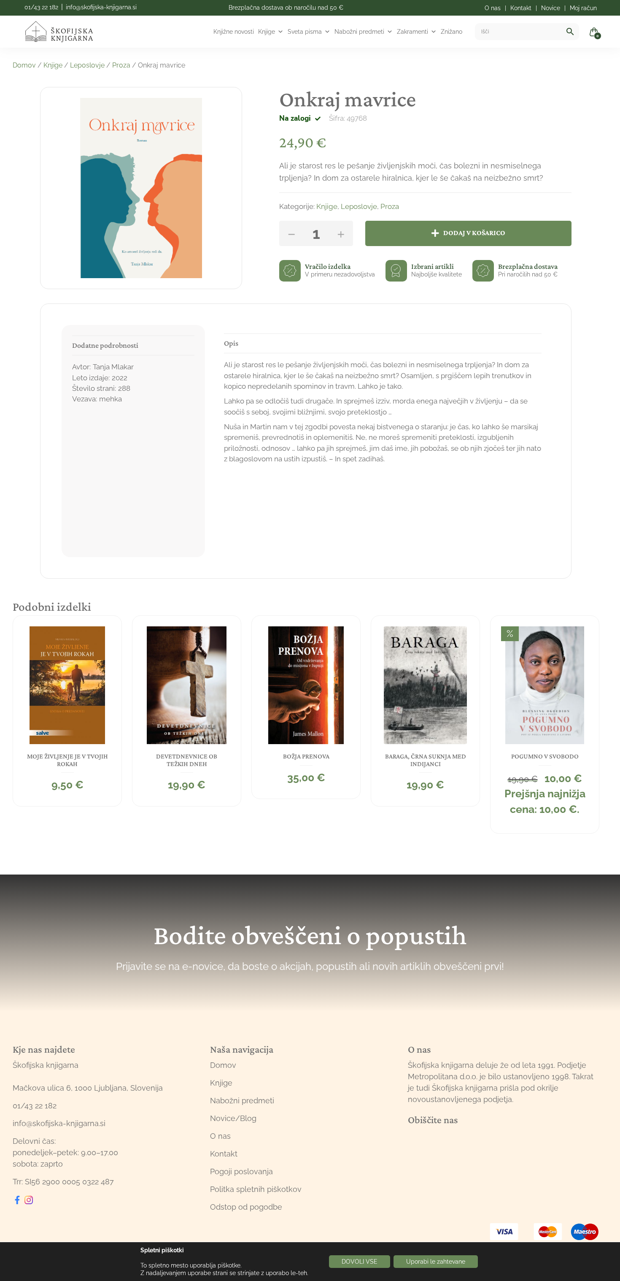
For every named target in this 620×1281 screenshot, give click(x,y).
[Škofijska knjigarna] (64, 31)
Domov (24, 65)
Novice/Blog (233, 1118)
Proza (121, 65)
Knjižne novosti (233, 31)
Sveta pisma (305, 31)
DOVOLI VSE (359, 1261)
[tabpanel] (67, 711)
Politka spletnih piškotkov (256, 1189)
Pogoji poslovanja (241, 1171)
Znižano (451, 31)
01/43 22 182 (41, 7)
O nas (220, 1136)
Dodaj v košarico (474, 233)
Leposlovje (87, 65)
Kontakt (223, 1153)
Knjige (266, 31)
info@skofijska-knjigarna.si (101, 7)
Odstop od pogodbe (246, 1206)
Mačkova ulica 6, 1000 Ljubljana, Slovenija (88, 1087)
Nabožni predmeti (359, 31)
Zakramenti (412, 31)
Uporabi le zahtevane (435, 1261)
